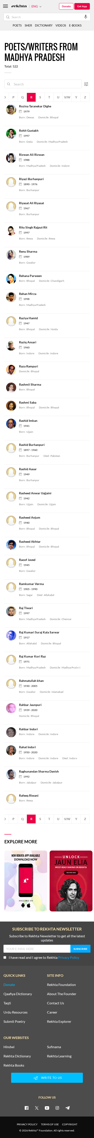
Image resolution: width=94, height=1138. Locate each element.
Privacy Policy (68, 957)
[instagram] (57, 1107)
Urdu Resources (15, 1012)
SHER (28, 25)
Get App (82, 6)
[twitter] (36, 1107)
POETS (17, 25)
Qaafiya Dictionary (17, 994)
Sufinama (54, 1047)
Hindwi (8, 1047)
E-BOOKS (75, 25)
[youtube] (47, 1107)
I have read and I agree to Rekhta (44, 957)
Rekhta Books (13, 1065)
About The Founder (61, 994)
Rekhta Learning (59, 1056)
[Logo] (19, 6)
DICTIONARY (43, 25)
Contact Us (55, 1003)
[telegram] (67, 1107)
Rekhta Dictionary (17, 1056)
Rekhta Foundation (61, 984)
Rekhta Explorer (59, 1021)
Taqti (7, 1003)
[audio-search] (85, 16)
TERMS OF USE (50, 1124)
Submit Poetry (14, 1021)
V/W (67, 97)
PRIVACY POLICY (27, 1124)
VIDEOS (61, 25)
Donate (66, 6)
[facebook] (26, 1107)
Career (52, 1012)
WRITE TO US (51, 1078)
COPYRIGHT (69, 1124)
